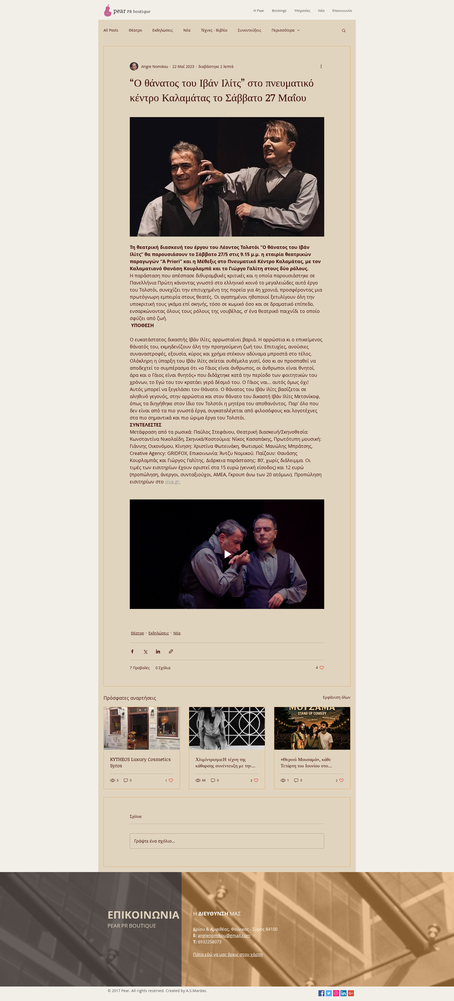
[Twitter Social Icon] (329, 993)
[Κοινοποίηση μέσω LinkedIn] (158, 651)
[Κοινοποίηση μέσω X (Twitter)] (145, 651)
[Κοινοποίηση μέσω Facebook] (132, 651)
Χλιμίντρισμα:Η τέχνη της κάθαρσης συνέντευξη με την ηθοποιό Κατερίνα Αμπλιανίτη (224, 762)
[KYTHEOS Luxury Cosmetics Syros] (142, 728)
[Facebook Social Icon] (321, 993)
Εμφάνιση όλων (336, 697)
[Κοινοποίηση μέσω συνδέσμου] (170, 651)
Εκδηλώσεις (162, 30)
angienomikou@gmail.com (224, 935)
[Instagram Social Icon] (336, 993)
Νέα (186, 30)
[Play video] (227, 554)
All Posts (111, 30)
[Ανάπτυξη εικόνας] (227, 177)
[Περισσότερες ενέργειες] (321, 66)
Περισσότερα (283, 30)
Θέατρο (135, 30)
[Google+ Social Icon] (351, 993)
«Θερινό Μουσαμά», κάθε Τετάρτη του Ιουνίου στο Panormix (306, 762)
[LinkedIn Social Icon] (343, 993)
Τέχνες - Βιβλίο (214, 30)
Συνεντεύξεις (249, 30)
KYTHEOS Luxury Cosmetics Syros (140, 762)
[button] (343, 30)
